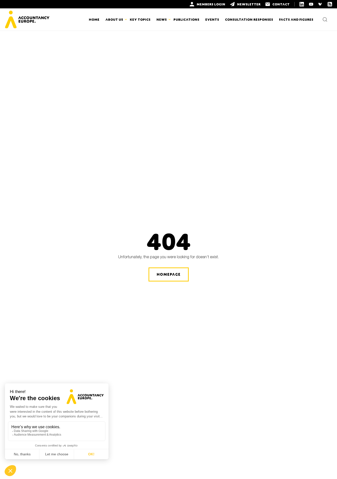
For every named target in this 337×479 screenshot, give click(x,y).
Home (94, 19)
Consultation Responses (249, 19)
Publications (186, 19)
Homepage (169, 274)
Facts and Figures (296, 19)
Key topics (140, 19)
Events (212, 19)
